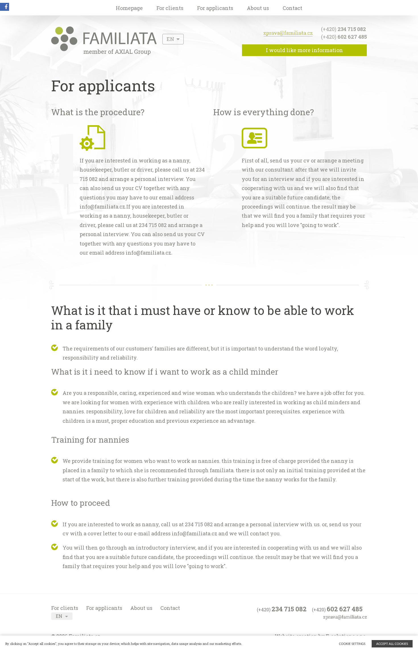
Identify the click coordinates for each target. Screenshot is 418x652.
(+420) (343, 29)
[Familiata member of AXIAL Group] (104, 52)
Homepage (129, 8)
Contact (292, 8)
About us (258, 8)
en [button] (171, 39)
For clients (169, 8)
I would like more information (304, 50)
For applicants (215, 8)
